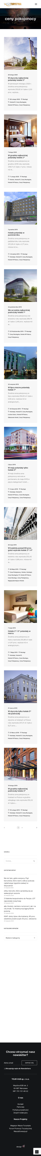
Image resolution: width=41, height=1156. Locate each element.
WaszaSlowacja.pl (20, 1131)
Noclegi (25, 99)
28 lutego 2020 (15, 99)
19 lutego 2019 (15, 810)
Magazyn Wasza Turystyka (20, 1126)
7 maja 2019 (13, 652)
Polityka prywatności (21, 1110)
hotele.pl (13, 102)
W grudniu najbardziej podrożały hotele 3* (18, 790)
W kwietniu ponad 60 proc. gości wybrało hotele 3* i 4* (20, 549)
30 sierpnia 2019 (15, 409)
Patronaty (20, 1107)
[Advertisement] (20, 967)
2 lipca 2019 (14, 489)
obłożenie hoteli (13, 417)
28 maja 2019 (14, 569)
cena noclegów (24, 495)
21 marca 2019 (14, 732)
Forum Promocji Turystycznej (20, 1128)
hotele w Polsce (13, 105)
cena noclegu (12, 578)
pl (19, 575)
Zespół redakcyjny (20, 1113)
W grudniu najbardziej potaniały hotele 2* (18, 156)
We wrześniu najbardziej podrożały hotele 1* (19, 311)
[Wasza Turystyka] (13, 4)
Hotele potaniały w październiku (16, 234)
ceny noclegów (21, 102)
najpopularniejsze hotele (16, 580)
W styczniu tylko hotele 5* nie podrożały (19, 712)
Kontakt (20, 1104)
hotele (12, 179)
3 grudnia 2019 (15, 254)
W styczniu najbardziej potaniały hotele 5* (18, 79)
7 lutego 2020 (14, 176)
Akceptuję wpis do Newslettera (18, 1068)
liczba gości (12, 414)
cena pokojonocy (25, 497)
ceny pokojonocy (24, 105)
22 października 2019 (17, 331)
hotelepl (12, 257)
